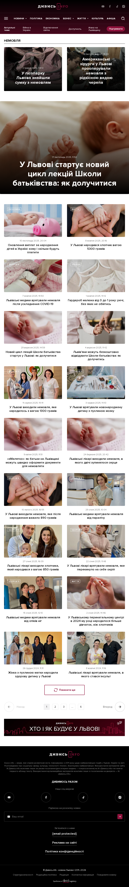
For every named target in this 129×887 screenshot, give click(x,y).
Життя (81, 18)
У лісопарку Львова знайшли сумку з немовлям (33, 78)
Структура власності (23, 874)
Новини (19, 18)
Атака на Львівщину (94, 29)
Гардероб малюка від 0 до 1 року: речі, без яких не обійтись (96, 302)
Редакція (64, 874)
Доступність (75, 29)
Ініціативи (14, 316)
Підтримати (116, 28)
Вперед (107, 706)
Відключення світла (50, 29)
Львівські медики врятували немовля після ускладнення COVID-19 (33, 302)
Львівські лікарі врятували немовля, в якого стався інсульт (96, 674)
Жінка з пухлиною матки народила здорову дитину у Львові (33, 674)
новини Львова (65, 870)
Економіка (53, 18)
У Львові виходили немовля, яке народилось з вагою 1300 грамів (33, 409)
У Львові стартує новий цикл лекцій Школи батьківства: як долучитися (64, 174)
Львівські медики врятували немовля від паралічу (96, 516)
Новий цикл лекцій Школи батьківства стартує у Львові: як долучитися (33, 353)
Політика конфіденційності (64, 851)
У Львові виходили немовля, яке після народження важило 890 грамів (33, 516)
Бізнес (67, 18)
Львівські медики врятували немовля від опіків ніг (33, 619)
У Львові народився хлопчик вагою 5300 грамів (96, 247)
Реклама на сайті (64, 842)
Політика (36, 18)
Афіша (111, 18)
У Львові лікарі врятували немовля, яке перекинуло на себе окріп (96, 567)
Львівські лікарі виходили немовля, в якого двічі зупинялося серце (96, 460)
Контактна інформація (83, 874)
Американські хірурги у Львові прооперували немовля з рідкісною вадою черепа (96, 71)
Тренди (76, 264)
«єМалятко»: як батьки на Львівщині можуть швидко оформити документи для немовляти (33, 462)
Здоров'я (14, 264)
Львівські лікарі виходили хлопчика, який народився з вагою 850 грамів (33, 567)
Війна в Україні (27, 29)
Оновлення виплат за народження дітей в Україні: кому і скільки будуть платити (33, 248)
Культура (97, 18)
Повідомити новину (106, 874)
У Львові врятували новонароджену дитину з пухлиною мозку (96, 409)
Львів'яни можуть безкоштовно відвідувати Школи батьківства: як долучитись (96, 355)
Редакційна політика (46, 874)
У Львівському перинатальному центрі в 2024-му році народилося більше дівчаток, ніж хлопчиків (96, 620)
